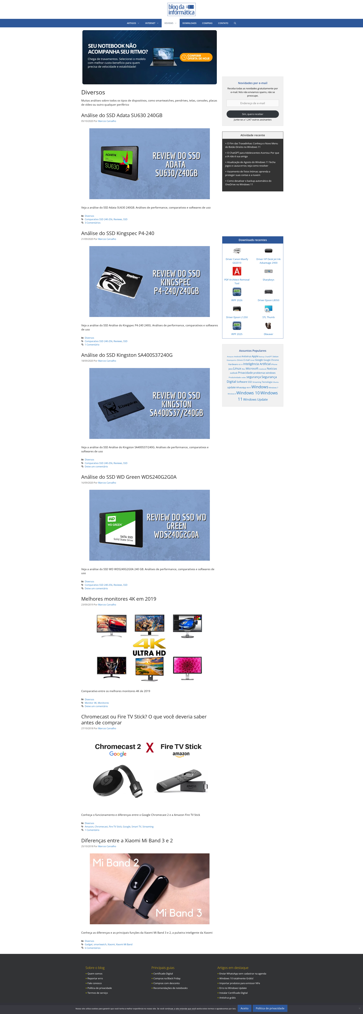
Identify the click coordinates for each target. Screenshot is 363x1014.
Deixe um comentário (96, 466)
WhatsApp (241, 387)
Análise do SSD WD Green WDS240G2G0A (129, 476)
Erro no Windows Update (233, 988)
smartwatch (100, 944)
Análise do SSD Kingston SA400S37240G (127, 355)
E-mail (247, 360)
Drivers (240, 360)
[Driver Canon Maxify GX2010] (237, 253)
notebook (262, 369)
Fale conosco (94, 983)
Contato (223, 23)
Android (237, 356)
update (231, 387)
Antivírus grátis (227, 997)
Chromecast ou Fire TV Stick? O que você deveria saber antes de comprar (144, 719)
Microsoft (252, 368)
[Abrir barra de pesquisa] (235, 23)
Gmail (252, 360)
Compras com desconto (166, 983)
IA (242, 364)
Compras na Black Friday (167, 978)
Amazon (89, 826)
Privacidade (245, 373)
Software (242, 381)
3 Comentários (93, 222)
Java (231, 368)
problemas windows (264, 372)
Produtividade (235, 377)
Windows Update (255, 399)
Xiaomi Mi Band (124, 944)
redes (243, 377)
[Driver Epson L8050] (268, 294)
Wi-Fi (249, 387)
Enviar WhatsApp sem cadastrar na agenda (242, 973)
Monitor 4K (91, 702)
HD (239, 364)
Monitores (103, 702)
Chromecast (101, 826)
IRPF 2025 (236, 334)
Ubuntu (276, 382)
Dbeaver (268, 334)
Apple (255, 356)
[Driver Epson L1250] (237, 311)
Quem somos (94, 973)
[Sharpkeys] (268, 273)
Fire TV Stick (115, 826)
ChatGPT (268, 356)
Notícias (272, 368)
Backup (261, 357)
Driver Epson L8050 (268, 300)
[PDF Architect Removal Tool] (237, 273)
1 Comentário (92, 344)
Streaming (148, 826)
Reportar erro (95, 978)
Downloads (189, 23)
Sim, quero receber (252, 114)
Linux (237, 368)
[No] (359, 1008)
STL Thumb (268, 317)
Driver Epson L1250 (237, 317)
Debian (275, 356)
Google (126, 826)
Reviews (118, 219)
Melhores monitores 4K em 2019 (118, 598)
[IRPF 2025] (237, 328)
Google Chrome (271, 360)
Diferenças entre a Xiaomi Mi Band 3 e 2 (127, 840)
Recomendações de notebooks (170, 988)
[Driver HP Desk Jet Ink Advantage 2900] (268, 253)
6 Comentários (93, 947)
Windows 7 (273, 387)
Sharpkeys (268, 279)
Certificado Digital (163, 973)
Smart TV (136, 826)
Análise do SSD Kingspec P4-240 (117, 233)
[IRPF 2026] (237, 294)
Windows (259, 386)
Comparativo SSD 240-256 (98, 219)
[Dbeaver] (268, 328)
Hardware (233, 364)
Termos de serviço (97, 992)
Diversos (89, 215)
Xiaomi (111, 944)
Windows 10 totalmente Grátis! (236, 978)
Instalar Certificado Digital (233, 992)
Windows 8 (232, 394)
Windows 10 (248, 393)
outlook (234, 372)
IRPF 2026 (236, 300)
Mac (243, 369)
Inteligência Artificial (257, 364)
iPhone (274, 364)
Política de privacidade (99, 988)
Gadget (89, 944)
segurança (253, 377)
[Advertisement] (246, 50)
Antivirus (246, 356)
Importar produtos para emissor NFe (239, 983)
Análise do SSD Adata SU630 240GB (121, 115)
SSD (125, 219)
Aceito (244, 1008)
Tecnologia (267, 381)
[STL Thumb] (268, 311)
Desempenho (232, 360)
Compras (207, 23)
